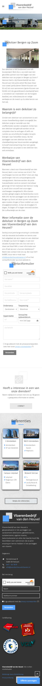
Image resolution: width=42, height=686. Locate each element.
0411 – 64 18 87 (11, 565)
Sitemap (20, 674)
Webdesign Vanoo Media (10, 674)
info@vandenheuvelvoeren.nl (14, 257)
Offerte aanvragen (28, 681)
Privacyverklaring (7, 678)
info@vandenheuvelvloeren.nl (18, 567)
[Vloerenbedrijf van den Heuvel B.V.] (21, 6)
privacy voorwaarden (23, 347)
